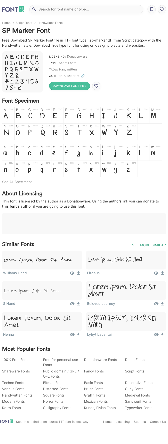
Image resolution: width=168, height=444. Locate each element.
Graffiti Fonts (94, 395)
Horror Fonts (53, 401)
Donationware (77, 56)
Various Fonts (13, 389)
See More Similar (149, 245)
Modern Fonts (13, 401)
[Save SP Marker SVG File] (96, 86)
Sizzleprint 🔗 (74, 76)
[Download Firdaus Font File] (162, 274)
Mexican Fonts (96, 401)
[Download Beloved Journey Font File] (162, 305)
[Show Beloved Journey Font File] (156, 305)
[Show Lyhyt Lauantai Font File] (156, 336)
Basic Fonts (93, 383)
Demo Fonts (135, 360)
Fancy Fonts (94, 371)
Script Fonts (24, 22)
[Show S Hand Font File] (72, 305)
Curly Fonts (134, 389)
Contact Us (158, 422)
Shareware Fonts (16, 371)
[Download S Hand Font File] (78, 305)
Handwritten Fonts (50, 22)
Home (6, 22)
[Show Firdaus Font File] (156, 274)
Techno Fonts (13, 383)
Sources (140, 422)
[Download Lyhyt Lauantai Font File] (162, 336)
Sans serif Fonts (138, 401)
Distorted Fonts (55, 389)
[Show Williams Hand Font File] (72, 274)
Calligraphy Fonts (57, 408)
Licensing (123, 422)
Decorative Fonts (139, 383)
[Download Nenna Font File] (78, 336)
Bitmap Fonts (54, 383)
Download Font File (69, 85)
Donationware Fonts (100, 360)
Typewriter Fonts (138, 408)
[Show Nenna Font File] (72, 336)
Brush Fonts (93, 389)
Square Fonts (54, 395)
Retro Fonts (11, 408)
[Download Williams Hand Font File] (78, 274)
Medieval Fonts (137, 395)
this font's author (17, 206)
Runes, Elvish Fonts (100, 408)
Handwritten (68, 69)
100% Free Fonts (16, 360)
